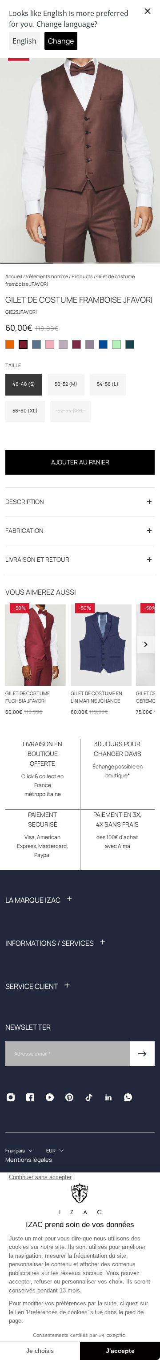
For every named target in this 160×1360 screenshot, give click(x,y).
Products (83, 276)
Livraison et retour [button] (37, 559)
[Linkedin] (108, 1097)
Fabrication (24, 530)
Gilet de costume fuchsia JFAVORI (27, 696)
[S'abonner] (142, 1053)
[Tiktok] (89, 1097)
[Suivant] (146, 644)
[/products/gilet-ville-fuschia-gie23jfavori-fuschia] (35, 645)
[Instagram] (10, 1097)
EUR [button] (51, 1150)
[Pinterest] (69, 1097)
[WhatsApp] (128, 1097)
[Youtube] (50, 1097)
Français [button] (15, 1150)
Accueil (14, 276)
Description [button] (24, 501)
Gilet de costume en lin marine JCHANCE (96, 696)
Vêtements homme (47, 276)
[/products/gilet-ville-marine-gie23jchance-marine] (101, 645)
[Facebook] (30, 1097)
